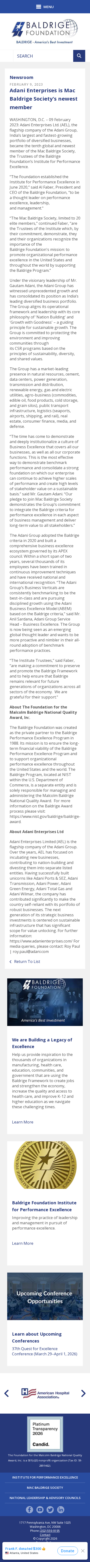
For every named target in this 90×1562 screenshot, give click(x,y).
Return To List (26, 961)
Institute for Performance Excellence (45, 1477)
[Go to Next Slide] (83, 1393)
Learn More (22, 1122)
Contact (45, 1535)
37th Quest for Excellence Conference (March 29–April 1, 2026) (44, 1351)
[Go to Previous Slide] (7, 1393)
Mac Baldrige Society (45, 1487)
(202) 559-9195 (50, 1531)
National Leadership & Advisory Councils (45, 1498)
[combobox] (43, 56)
